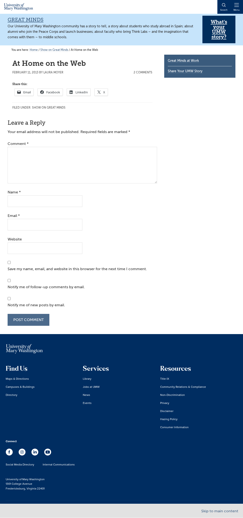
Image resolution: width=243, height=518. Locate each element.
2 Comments (143, 72)
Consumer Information (174, 427)
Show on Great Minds (48, 107)
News (86, 395)
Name (14, 192)
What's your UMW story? (219, 29)
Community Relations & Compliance (183, 387)
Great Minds (25, 20)
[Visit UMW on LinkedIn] (35, 454)
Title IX (164, 379)
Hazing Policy (169, 419)
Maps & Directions (17, 379)
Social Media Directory (20, 464)
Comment (18, 144)
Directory (11, 395)
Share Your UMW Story (185, 71)
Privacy (164, 403)
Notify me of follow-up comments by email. (46, 287)
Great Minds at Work (183, 60)
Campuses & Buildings (20, 387)
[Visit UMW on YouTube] (47, 454)
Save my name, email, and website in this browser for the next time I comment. (77, 269)
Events (87, 403)
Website (15, 239)
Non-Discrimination (172, 395)
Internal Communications (59, 464)
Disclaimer (166, 411)
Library (87, 379)
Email (14, 216)
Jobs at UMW (91, 387)
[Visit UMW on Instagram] (23, 454)
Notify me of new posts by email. (36, 305)
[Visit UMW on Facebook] (10, 454)
